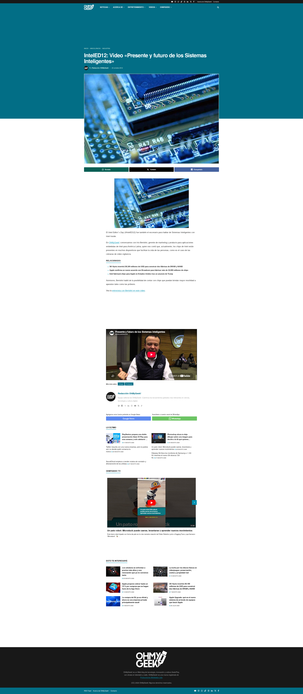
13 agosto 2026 (128, 592)
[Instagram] (132, 405)
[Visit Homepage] (89, 7)
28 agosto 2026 (181, 449)
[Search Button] (218, 7)
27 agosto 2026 (160, 458)
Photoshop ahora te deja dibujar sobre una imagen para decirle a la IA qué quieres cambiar (179, 437)
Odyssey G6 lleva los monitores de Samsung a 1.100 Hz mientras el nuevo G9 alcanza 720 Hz (171, 455)
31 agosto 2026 (128, 442)
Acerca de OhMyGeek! (204, 2)
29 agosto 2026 (117, 452)
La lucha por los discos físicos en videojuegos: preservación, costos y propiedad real (183, 570)
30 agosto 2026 (174, 442)
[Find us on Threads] (184, 1)
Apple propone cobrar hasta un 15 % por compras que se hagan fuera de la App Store (135, 586)
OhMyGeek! (114, 242)
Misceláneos (95, 48)
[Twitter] (125, 405)
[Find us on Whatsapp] (178, 1)
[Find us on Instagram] (175, 1)
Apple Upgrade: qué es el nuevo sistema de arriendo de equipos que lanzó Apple (182, 600)
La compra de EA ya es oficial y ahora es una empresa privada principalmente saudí (135, 600)
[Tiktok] (141, 405)
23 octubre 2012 (117, 68)
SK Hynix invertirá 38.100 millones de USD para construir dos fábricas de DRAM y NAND (146, 266)
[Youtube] (135, 405)
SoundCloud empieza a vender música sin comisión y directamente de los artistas (126, 462)
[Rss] (138, 405)
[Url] (119, 405)
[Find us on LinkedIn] (187, 1)
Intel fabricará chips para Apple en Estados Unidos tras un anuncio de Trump (141, 274)
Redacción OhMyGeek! (100, 68)
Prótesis (129, 384)
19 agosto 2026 (175, 576)
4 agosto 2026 (128, 605)
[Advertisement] (151, 29)
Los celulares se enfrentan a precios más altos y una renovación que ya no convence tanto (135, 571)
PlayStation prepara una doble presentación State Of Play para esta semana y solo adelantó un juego (135, 437)
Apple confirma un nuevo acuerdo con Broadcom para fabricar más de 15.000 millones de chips (148, 270)
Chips (121, 384)
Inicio (86, 48)
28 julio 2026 (174, 605)
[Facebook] (122, 405)
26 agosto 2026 (128, 578)
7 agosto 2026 (175, 592)
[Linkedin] (128, 405)
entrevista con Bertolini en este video (128, 291)
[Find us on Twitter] (191, 1)
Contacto (216, 2)
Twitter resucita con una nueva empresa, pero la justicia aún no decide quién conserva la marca (127, 449)
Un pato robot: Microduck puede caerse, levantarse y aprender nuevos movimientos (171, 448)
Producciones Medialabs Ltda (151, 677)
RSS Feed (87, 691)
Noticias (104, 7)
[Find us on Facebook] (193, 1)
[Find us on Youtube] (172, 1)
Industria (106, 48)
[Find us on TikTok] (181, 1)
